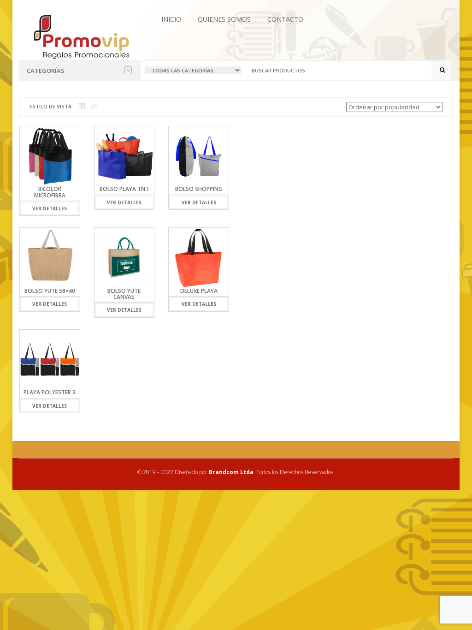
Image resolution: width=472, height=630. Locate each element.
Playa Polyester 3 (50, 392)
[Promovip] (80, 36)
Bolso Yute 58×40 (49, 291)
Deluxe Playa (199, 291)
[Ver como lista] (94, 107)
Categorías (46, 70)
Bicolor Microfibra (49, 192)
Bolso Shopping (199, 189)
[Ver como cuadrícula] (82, 107)
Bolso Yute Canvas (124, 294)
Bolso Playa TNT (124, 189)
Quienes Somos (224, 19)
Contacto (285, 19)
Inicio (171, 19)
